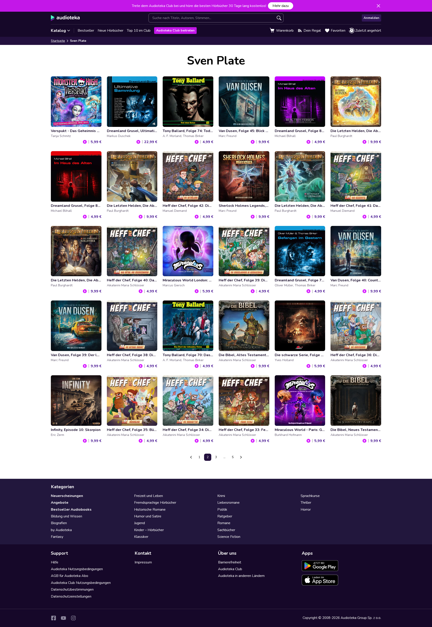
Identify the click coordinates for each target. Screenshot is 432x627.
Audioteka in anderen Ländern (241, 575)
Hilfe (54, 562)
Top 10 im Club (139, 30)
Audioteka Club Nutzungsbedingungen (81, 582)
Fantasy (57, 536)
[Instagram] (73, 618)
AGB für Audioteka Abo (69, 575)
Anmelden (371, 18)
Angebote (59, 502)
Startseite (58, 41)
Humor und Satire (147, 516)
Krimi (221, 495)
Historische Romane (150, 509)
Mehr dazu (280, 5)
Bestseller (86, 30)
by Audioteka (61, 530)
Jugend (139, 523)
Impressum (143, 562)
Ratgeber (224, 516)
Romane (223, 523)
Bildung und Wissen (66, 516)
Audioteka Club (230, 569)
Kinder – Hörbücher (149, 530)
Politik (222, 509)
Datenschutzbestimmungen (72, 589)
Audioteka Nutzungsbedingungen (77, 569)
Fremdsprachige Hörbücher (155, 502)
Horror (306, 509)
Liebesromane (228, 502)
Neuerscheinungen (67, 495)
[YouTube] (63, 618)
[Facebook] (53, 618)
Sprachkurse (310, 495)
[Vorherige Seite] (191, 457)
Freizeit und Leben (148, 495)
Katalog (58, 30)
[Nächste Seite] (241, 457)
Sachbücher (226, 530)
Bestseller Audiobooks (71, 509)
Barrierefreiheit (229, 562)
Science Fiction (228, 536)
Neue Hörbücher (110, 30)
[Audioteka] (65, 18)
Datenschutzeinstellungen (71, 596)
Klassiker (141, 536)
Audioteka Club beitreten (175, 30)
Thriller (306, 502)
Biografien (59, 523)
